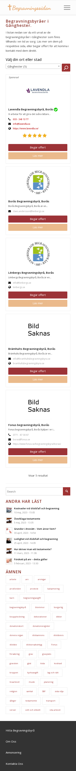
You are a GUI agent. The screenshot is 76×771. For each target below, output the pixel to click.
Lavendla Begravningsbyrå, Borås (30, 109)
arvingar (42, 579)
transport (50, 700)
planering (48, 682)
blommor (40, 607)
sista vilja (59, 691)
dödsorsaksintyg (34, 644)
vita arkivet (55, 709)
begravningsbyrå (18, 607)
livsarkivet (15, 682)
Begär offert (38, 147)
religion (13, 691)
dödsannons (38, 635)
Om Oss (11, 741)
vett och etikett (32, 709)
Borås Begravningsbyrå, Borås (28, 201)
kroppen (14, 672)
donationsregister (41, 626)
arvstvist (34, 588)
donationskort (16, 626)
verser (13, 709)
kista (42, 663)
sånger (13, 700)
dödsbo (13, 644)
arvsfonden (15, 588)
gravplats (46, 654)
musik (32, 682)
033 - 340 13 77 (20, 119)
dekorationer (40, 616)
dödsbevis (58, 635)
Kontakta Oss (14, 763)
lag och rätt (52, 672)
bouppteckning (17, 616)
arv (27, 579)
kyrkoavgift (32, 672)
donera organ (16, 635)
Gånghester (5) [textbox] (17, 66)
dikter (59, 616)
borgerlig (58, 607)
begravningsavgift (32, 597)
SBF (44, 691)
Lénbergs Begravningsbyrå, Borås (31, 272)
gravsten (14, 663)
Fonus (54, 644)
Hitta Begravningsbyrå (20, 730)
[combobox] (33, 66)
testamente (31, 700)
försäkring (15, 654)
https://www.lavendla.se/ (26, 128)
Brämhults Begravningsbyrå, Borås (31, 349)
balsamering (53, 588)
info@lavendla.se (21, 123)
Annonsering (13, 752)
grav (31, 654)
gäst (29, 663)
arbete (13, 579)
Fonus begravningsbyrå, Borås (28, 425)
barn (12, 597)
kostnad (58, 663)
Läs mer (38, 155)
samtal (29, 691)
